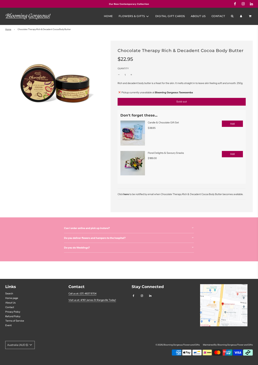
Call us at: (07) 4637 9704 (82, 293)
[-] (119, 75)
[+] (131, 75)
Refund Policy (12, 316)
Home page (11, 298)
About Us (198, 16)
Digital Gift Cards (170, 16)
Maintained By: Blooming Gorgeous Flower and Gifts (228, 344)
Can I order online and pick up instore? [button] (87, 228)
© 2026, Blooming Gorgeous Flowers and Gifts (178, 344)
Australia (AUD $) (18, 345)
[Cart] (250, 16)
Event (8, 325)
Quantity (123, 68)
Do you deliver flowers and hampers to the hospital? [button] (94, 238)
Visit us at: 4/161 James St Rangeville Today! (92, 300)
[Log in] (241, 16)
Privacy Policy (12, 311)
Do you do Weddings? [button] (77, 247)
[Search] (232, 16)
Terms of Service (14, 320)
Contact (218, 16)
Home (108, 16)
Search (9, 293)
